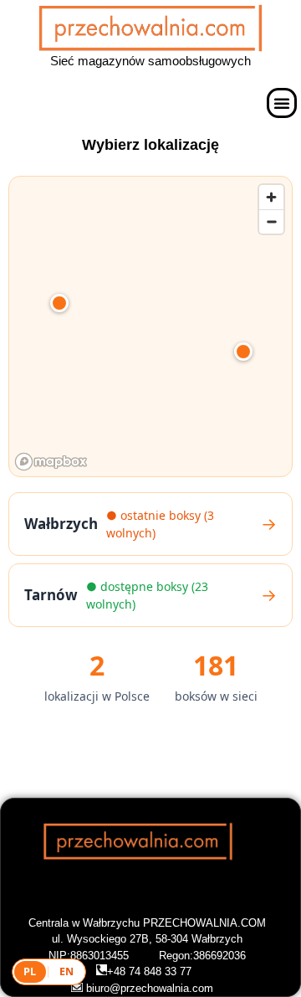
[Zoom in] (271, 197)
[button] (282, 103)
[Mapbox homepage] (51, 461)
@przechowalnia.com (161, 988)
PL (30, 971)
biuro (96, 988)
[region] (151, 327)
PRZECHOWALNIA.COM (204, 923)
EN (66, 971)
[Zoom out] (271, 221)
